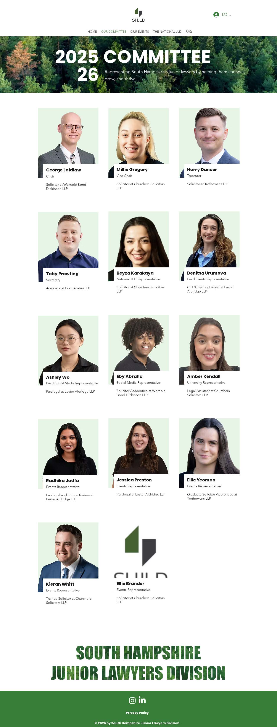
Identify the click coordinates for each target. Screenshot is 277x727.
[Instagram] (132, 700)
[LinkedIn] (142, 700)
